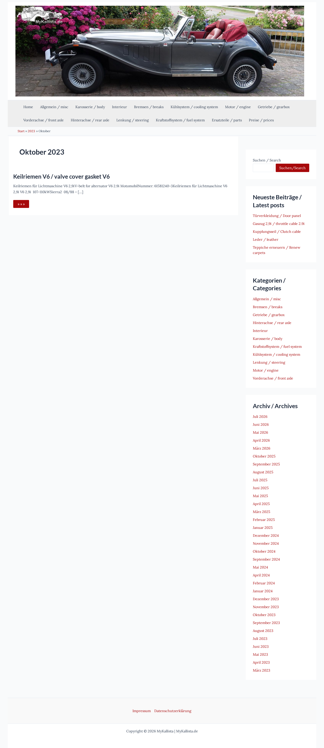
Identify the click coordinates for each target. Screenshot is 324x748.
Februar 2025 (264, 519)
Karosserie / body (267, 338)
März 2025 (261, 511)
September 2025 (266, 464)
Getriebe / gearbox (269, 315)
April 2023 (261, 662)
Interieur (260, 330)
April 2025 (261, 504)
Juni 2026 (261, 424)
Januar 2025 (263, 527)
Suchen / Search (267, 160)
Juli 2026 (260, 416)
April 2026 (261, 440)
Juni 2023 (261, 646)
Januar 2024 (263, 591)
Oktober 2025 (264, 456)
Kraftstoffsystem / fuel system (277, 346)
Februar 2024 (264, 583)
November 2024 (266, 543)
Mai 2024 (260, 567)
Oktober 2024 (264, 551)
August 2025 (263, 472)
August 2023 (263, 630)
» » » (23, 205)
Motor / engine (266, 370)
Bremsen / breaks (267, 307)
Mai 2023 (260, 654)
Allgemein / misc (267, 299)
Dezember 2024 (266, 535)
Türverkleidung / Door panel (277, 215)
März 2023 (261, 670)
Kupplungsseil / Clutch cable (277, 231)
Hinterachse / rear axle (272, 322)
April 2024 (261, 575)
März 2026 (261, 448)
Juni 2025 (261, 488)
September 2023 (266, 622)
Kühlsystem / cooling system (276, 354)
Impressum (141, 711)
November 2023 (266, 607)
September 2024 (266, 559)
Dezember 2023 (266, 599)
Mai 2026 (260, 432)
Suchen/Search (292, 168)
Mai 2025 (260, 496)
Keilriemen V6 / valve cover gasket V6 (61, 176)
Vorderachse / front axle (273, 378)
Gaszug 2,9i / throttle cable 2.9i (279, 223)
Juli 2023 (260, 638)
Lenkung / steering (269, 362)
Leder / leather (265, 239)
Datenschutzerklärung (172, 711)
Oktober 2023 (264, 615)
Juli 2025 (260, 480)
